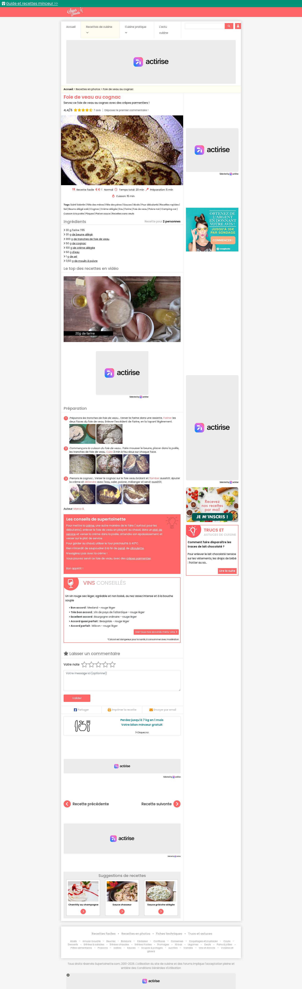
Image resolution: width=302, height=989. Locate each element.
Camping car (169, 209)
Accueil (71, 27)
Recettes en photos (88, 89)
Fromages (163, 944)
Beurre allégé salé (79, 209)
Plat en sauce (103, 213)
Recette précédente (91, 803)
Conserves (177, 941)
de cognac (79, 243)
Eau (121, 209)
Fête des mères (95, 204)
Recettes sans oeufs (123, 213)
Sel (65, 209)
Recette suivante (156, 803)
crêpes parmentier (138, 558)
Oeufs (207, 944)
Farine (128, 209)
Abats (136, 204)
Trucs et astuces (200, 934)
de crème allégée (84, 248)
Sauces (127, 204)
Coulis (226, 941)
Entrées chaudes (119, 944)
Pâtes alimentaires (81, 947)
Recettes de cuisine (99, 27)
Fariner (167, 418)
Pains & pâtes (224, 944)
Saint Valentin (77, 204)
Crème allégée (109, 209)
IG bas (178, 944)
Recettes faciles (104, 934)
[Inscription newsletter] (212, 504)
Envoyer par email (165, 709)
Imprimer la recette (124, 709)
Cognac (94, 209)
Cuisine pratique (135, 27)
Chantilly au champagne (83, 904)
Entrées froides (143, 944)
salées (117, 947)
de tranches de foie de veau (91, 239)
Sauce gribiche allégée (161, 904)
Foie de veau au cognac (118, 89)
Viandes (188, 947)
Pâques (90, 213)
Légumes (193, 944)
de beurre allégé (82, 234)
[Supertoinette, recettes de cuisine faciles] (75, 11)
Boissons (126, 941)
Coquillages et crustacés (203, 941)
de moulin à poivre (86, 261)
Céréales (142, 941)
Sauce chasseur (122, 904)
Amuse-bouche (91, 941)
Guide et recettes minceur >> (32, 3)
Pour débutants (149, 204)
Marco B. (79, 509)
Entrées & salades (94, 944)
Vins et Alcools (207, 947)
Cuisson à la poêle (74, 213)
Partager (83, 709)
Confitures (159, 941)
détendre (90, 482)
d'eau (75, 252)
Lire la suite (227, 571)
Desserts (73, 944)
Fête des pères (114, 204)
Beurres (110, 941)
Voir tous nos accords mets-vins (155, 632)
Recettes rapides (169, 204)
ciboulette (137, 548)
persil (121, 548)
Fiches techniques (169, 934)
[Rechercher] (229, 26)
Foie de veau (140, 209)
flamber (154, 478)
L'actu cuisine (163, 30)
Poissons (103, 947)
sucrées (173, 947)
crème (90, 525)
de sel (73, 256)
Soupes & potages (152, 947)
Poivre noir (154, 209)
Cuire (109, 452)
